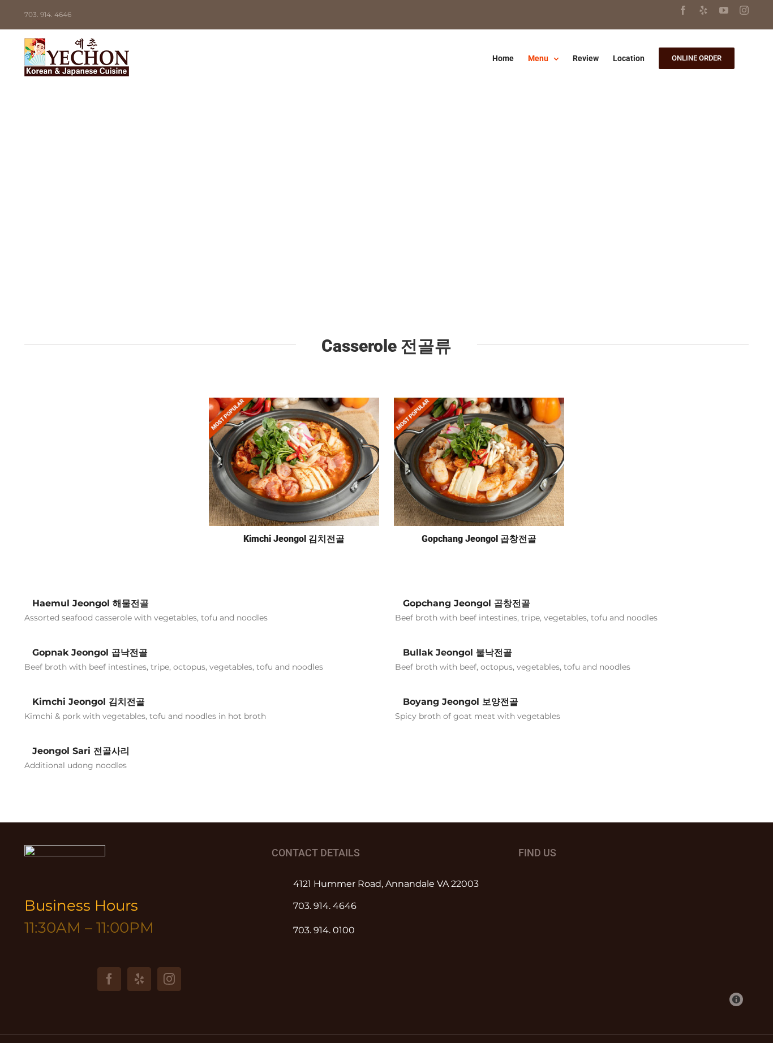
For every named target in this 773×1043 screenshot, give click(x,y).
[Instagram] (169, 979)
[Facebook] (109, 979)
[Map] (633, 944)
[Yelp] (139, 979)
